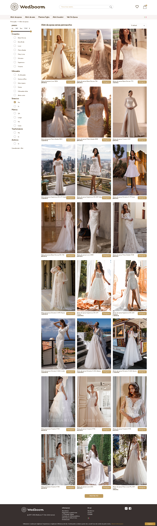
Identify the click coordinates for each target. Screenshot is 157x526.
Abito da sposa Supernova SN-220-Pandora (124, 313)
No (19, 102)
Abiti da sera (30, 17)
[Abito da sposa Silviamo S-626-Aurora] (130, 340)
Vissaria (20, 67)
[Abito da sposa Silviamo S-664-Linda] (58, 340)
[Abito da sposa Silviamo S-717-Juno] (130, 166)
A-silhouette (22, 75)
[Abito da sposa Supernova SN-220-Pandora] (130, 281)
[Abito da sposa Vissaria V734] (94, 398)
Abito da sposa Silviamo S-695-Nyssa (53, 313)
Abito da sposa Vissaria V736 (50, 487)
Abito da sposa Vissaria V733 (50, 429)
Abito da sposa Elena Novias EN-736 (52, 255)
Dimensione (66, 520)
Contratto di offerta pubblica (71, 516)
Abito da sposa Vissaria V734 (86, 429)
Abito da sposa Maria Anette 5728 (123, 255)
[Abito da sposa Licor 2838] (94, 224)
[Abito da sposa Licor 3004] (58, 50)
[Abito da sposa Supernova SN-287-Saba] (94, 166)
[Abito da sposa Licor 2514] (94, 455)
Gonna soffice (22, 79)
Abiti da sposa (16, 17)
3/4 (19, 113)
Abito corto (21, 95)
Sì (18, 106)
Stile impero (22, 83)
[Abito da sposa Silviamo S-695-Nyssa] (58, 281)
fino (21, 28)
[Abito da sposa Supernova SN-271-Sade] (58, 166)
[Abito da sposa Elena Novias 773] (130, 50)
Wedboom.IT (39, 515)
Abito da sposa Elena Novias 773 (123, 81)
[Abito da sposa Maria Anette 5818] (94, 108)
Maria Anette (22, 50)
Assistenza (65, 511)
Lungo (20, 118)
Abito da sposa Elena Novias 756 (87, 81)
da (13, 28)
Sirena (20, 87)
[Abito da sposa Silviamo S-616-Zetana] (94, 340)
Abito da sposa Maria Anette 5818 (87, 139)
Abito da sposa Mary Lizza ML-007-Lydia (124, 487)
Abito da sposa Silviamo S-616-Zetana (89, 371)
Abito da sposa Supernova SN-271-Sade (53, 197)
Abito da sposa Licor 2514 (85, 487)
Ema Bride (21, 42)
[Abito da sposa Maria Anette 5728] (130, 224)
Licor (19, 46)
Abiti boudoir (58, 17)
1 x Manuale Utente (68, 514)
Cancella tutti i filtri (17, 148)
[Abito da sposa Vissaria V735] (130, 398)
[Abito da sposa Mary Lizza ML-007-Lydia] (130, 455)
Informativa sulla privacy (69, 518)
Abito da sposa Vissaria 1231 (121, 139)
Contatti (90, 514)
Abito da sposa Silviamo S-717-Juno (124, 197)
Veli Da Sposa (72, 17)
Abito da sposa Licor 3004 (49, 81)
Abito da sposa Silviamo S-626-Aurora (125, 371)
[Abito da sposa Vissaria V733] (58, 398)
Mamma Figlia (43, 17)
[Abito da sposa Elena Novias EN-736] (58, 224)
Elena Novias (22, 38)
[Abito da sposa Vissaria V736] (58, 455)
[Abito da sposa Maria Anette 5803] (58, 108)
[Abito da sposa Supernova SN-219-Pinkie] (94, 281)
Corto (19, 126)
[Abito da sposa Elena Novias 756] (94, 50)
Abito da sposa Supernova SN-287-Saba (89, 197)
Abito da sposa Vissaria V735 (122, 429)
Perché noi (91, 511)
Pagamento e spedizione (69, 513)
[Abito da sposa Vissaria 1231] (130, 108)
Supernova (21, 62)
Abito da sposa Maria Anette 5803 (51, 139)
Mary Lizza (21, 54)
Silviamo (20, 58)
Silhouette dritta (23, 91)
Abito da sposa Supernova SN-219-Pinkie (88, 313)
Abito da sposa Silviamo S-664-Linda (53, 371)
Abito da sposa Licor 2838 (85, 255)
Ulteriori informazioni (117, 524)
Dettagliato (70, 82)
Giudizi (90, 513)
